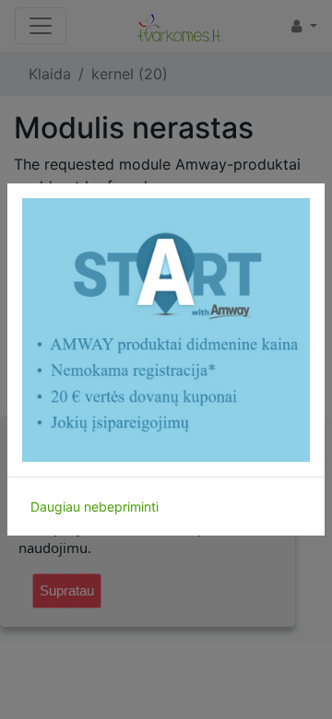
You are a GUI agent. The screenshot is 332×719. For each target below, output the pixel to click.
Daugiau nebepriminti (94, 506)
